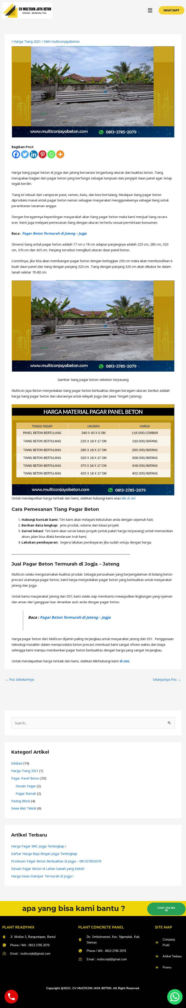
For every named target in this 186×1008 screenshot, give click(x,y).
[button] (150, 10)
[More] (60, 154)
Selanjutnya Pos (167, 679)
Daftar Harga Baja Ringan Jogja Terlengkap (44, 853)
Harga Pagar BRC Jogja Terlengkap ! (38, 846)
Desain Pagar (26, 786)
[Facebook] (16, 154)
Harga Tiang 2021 (27, 41)
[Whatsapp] (51, 154)
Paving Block (20, 801)
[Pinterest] (42, 154)
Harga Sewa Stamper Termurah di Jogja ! (42, 876)
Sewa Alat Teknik (23, 808)
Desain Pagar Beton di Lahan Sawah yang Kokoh (47, 868)
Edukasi (16, 763)
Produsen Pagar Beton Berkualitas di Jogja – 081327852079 (56, 861)
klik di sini (128, 498)
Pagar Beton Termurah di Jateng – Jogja (54, 233)
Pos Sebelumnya (19, 679)
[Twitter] (25, 154)
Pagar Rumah (26, 793)
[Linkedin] (34, 154)
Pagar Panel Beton (25, 778)
